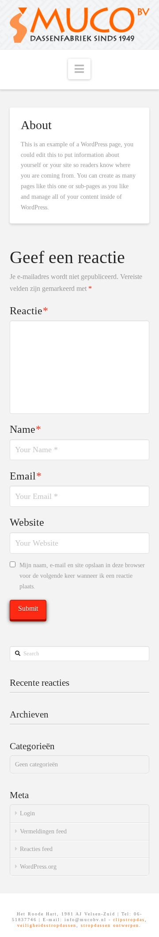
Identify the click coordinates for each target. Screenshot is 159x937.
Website (27, 522)
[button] (79, 69)
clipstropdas (129, 919)
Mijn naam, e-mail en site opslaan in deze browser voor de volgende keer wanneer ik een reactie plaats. (82, 576)
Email (26, 476)
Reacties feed (36, 849)
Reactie (29, 310)
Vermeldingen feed (43, 831)
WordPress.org (38, 866)
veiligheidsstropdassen (46, 925)
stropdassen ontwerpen (110, 925)
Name (26, 429)
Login (27, 813)
